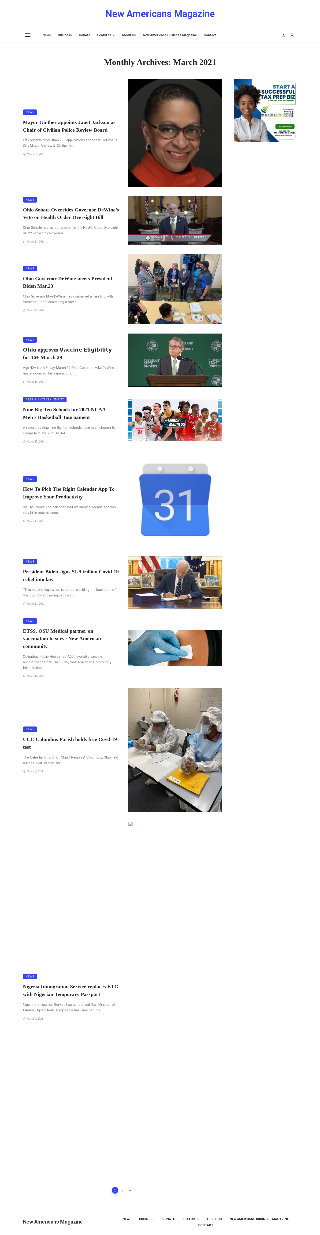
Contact (210, 35)
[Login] (283, 35)
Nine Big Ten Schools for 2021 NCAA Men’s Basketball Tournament (64, 413)
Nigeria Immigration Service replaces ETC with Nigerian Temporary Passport (70, 990)
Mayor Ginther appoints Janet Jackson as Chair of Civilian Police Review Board (69, 126)
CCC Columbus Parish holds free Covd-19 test (70, 743)
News (46, 35)
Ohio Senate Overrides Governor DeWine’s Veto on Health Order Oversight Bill (71, 213)
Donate (84, 35)
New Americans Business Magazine (170, 35)
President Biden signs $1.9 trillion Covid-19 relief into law (71, 575)
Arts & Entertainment (45, 399)
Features (104, 35)
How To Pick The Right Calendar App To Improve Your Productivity (69, 493)
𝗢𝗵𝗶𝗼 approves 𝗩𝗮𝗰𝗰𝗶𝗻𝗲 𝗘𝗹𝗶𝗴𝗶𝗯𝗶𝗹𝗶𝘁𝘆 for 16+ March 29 (67, 353)
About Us (129, 35)
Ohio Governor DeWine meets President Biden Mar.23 (67, 282)
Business (65, 35)
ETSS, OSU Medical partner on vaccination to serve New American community (62, 638)
